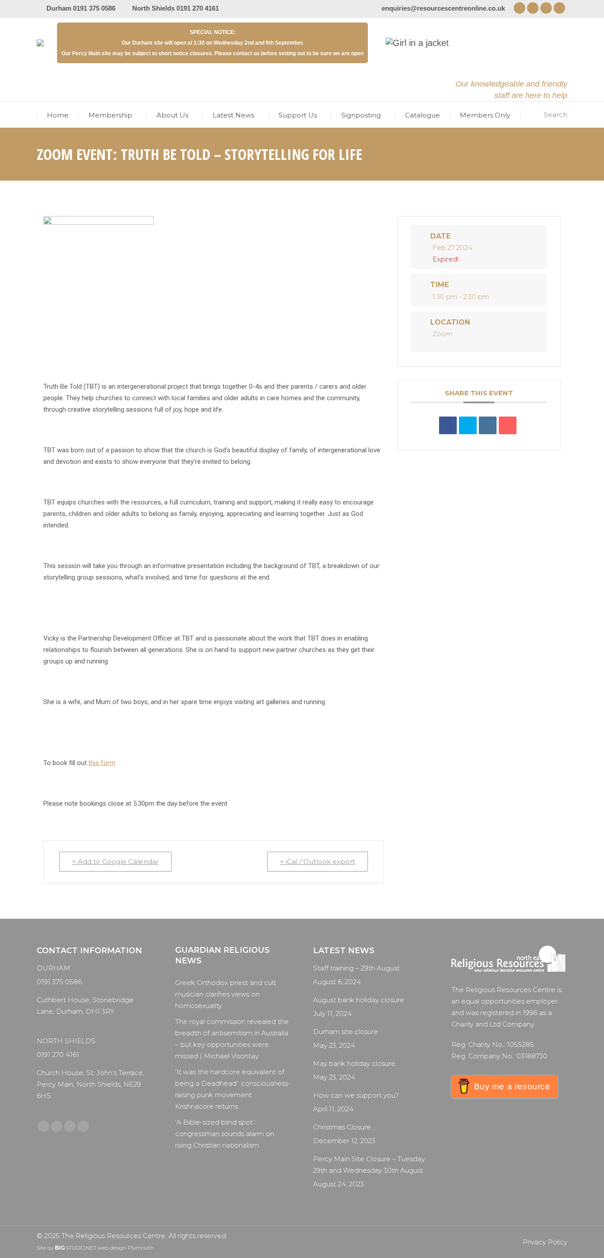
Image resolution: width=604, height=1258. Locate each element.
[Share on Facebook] (448, 425)
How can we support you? (356, 1095)
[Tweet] (468, 425)
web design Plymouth (126, 1247)
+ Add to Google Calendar (115, 861)
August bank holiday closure (358, 1000)
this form (101, 763)
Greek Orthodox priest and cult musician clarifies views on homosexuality (225, 994)
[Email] (507, 425)
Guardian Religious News (222, 955)
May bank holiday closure (354, 1063)
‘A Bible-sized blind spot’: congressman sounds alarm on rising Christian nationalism (224, 1133)
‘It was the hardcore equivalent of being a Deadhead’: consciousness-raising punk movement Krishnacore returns (233, 1089)
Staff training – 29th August (356, 968)
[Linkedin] (488, 425)
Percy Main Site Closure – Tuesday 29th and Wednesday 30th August (369, 1165)
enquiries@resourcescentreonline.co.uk (443, 8)
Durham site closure (345, 1031)
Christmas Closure (342, 1127)
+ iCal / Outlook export (317, 861)
